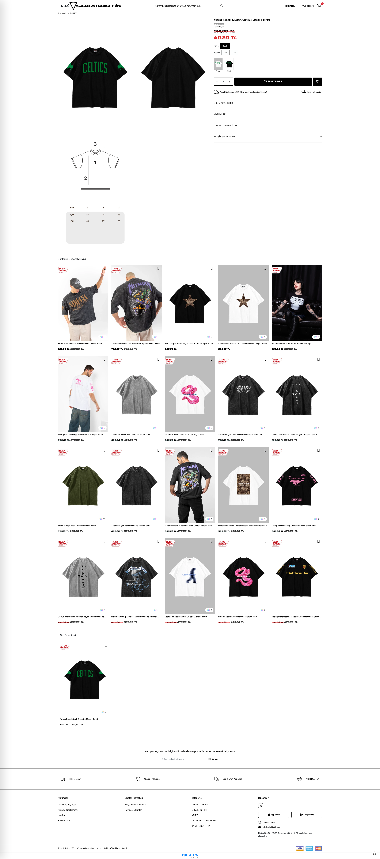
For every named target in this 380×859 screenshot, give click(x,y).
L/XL (234, 53)
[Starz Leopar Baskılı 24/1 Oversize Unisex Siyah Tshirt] (190, 303)
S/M (225, 53)
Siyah (225, 46)
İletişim (61, 815)
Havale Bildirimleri (133, 809)
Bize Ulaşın (263, 797)
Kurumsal (63, 797)
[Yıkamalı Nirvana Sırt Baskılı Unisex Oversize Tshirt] (83, 303)
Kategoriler (196, 797)
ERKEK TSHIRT (199, 809)
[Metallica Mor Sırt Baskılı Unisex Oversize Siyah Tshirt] (190, 485)
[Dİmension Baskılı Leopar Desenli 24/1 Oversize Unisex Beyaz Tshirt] (243, 485)
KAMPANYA (64, 820)
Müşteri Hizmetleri (134, 797)
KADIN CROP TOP (200, 826)
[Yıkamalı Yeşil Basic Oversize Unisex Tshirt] (83, 485)
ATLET (194, 815)
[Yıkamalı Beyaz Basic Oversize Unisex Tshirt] (136, 394)
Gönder (215, 759)
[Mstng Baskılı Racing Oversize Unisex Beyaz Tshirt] (83, 394)
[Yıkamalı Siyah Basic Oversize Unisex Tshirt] (136, 485)
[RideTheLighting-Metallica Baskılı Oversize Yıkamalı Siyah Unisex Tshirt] (136, 576)
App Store (275, 815)
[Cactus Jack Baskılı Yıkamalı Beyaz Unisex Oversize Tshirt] (83, 576)
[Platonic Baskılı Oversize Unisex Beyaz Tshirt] (190, 394)
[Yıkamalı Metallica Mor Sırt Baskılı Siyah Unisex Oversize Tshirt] (136, 303)
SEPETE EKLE (275, 81)
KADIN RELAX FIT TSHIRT (204, 820)
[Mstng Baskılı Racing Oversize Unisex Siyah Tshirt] (297, 485)
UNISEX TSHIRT (199, 804)
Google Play (309, 815)
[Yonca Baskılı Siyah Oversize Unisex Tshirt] (85, 679)
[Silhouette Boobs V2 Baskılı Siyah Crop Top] (297, 303)
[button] (319, 6)
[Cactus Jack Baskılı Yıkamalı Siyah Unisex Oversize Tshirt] (297, 394)
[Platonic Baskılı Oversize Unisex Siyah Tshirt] (243, 576)
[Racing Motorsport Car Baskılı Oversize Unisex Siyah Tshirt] (297, 576)
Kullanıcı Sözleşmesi (67, 809)
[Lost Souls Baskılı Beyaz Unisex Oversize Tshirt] (190, 576)
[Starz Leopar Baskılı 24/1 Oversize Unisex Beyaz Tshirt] (243, 303)
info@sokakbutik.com (271, 827)
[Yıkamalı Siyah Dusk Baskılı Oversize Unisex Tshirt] (243, 394)
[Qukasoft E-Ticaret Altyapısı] (190, 856)
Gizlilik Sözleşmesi (67, 804)
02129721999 (268, 822)
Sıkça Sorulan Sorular (135, 804)
